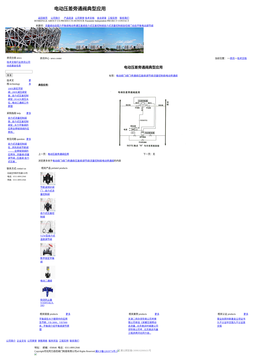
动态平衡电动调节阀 (142, 25)
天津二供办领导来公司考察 (142, 319)
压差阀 (142, 75)
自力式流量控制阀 (113, 25)
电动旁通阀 (172, 75)
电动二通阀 (46, 281)
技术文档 (89, 18)
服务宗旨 (53, 341)
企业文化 (21, 341)
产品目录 (68, 18)
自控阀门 (127, 25)
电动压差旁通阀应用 (58, 154)
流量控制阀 (159, 75)
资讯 (232, 58)
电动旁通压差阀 (77, 25)
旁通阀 (134, 75)
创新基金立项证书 (236, 319)
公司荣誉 (79, 18)
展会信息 (16, 65)
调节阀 (149, 75)
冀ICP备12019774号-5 (106, 351)
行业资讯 (21, 62)
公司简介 (55, 18)
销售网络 (42, 341)
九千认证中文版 (225, 322)
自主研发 (101, 18)
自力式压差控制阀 (94, 25)
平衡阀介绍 (49, 326)
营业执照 (222, 319)
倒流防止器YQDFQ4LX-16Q (47, 303)
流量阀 (48, 25)
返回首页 (42, 18)
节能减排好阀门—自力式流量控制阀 (47, 191)
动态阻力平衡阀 (60, 25)
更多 (28, 113)
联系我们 (124, 18)
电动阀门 (121, 75)
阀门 (128, 75)
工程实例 (112, 18)
